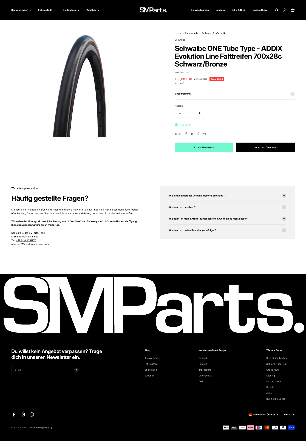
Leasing (220, 10)
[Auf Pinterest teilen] (198, 134)
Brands (270, 387)
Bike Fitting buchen (277, 358)
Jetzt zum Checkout (265, 147)
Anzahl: (179, 105)
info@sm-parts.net (27, 236)
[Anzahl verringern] (180, 113)
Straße (216, 33)
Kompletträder (19, 10)
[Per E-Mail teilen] (204, 134)
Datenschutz (205, 375)
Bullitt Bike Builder (276, 398)
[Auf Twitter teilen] (192, 134)
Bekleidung (69, 10)
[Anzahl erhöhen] (199, 113)
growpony (47, 427)
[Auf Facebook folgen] (13, 414)
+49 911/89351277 (26, 240)
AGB (201, 381)
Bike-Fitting (238, 10)
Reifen (205, 33)
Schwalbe (180, 39)
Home (178, 33)
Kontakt (203, 358)
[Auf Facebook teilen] (186, 134)
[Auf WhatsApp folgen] (31, 414)
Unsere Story (260, 10)
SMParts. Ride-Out (276, 363)
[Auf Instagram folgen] (22, 414)
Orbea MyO (272, 369)
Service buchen (200, 10)
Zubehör (91, 10)
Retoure (203, 363)
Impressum (205, 369)
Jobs (269, 393)
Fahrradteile (45, 10)
